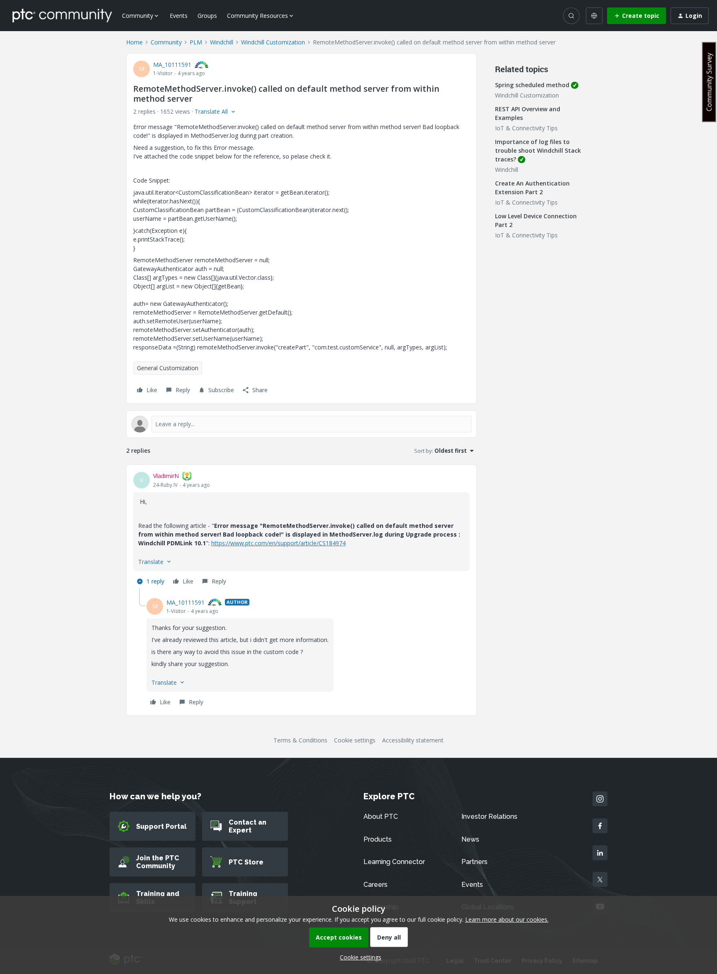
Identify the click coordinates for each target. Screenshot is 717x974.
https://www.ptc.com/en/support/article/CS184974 (278, 543)
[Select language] (594, 15)
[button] (636, 15)
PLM (196, 42)
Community (166, 42)
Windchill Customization (273, 42)
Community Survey (709, 82)
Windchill (221, 42)
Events (179, 16)
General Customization (167, 368)
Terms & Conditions (300, 740)
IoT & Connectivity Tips (526, 128)
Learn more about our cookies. (507, 919)
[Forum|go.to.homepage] (62, 15)
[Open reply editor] (301, 424)
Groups (207, 16)
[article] (301, 529)
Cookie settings (355, 740)
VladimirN (166, 476)
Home (134, 42)
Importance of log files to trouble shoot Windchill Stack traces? (538, 150)
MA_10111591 (172, 64)
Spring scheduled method (532, 85)
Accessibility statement (413, 740)
